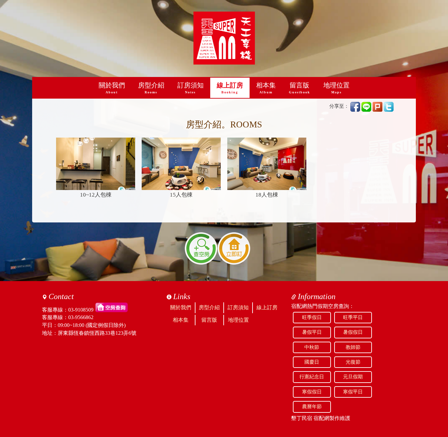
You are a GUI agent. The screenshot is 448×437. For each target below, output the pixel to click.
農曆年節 (312, 406)
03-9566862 (80, 317)
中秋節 (311, 347)
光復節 (353, 362)
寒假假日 (312, 391)
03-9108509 (80, 309)
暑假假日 (353, 332)
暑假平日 (312, 332)
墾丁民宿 (301, 418)
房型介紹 (151, 88)
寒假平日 (353, 391)
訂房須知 (190, 88)
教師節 (353, 347)
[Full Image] (95, 164)
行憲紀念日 (311, 376)
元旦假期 (353, 376)
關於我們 (112, 88)
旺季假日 (312, 317)
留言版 (299, 88)
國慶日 (311, 362)
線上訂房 (230, 88)
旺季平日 (353, 317)
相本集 (266, 88)
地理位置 (336, 88)
